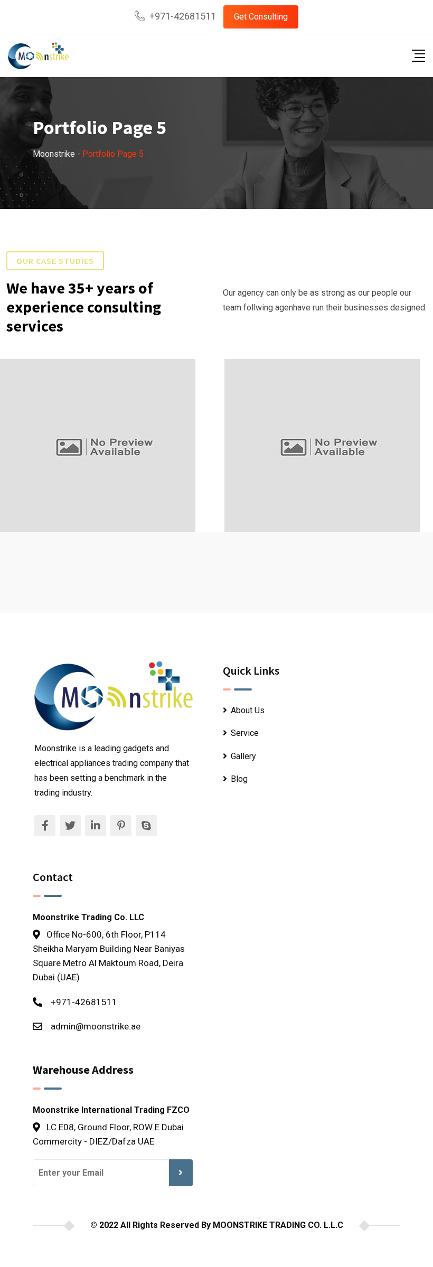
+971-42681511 (182, 16)
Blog (239, 779)
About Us (248, 710)
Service (245, 733)
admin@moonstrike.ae (95, 1026)
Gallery (243, 756)
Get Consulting (261, 17)
